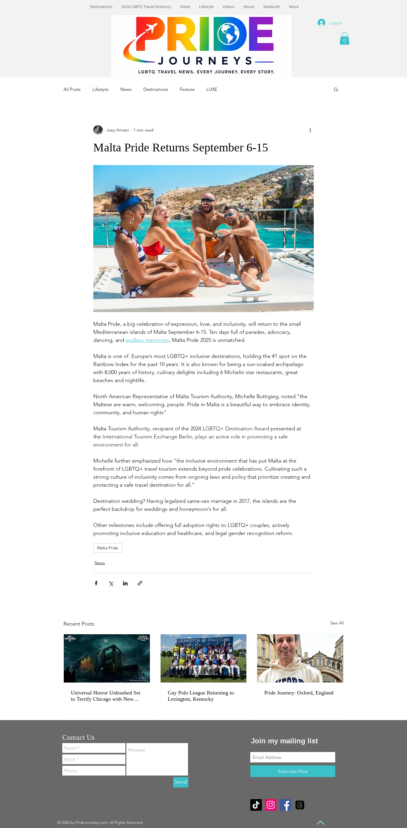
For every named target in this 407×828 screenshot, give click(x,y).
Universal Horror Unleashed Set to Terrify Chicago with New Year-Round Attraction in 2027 (105, 696)
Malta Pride (107, 548)
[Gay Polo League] (204, 658)
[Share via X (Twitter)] (111, 583)
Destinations (155, 89)
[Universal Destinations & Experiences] (107, 658)
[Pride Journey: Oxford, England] (300, 658)
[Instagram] (270, 805)
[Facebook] (285, 805)
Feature (187, 89)
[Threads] (300, 805)
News (125, 89)
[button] (344, 38)
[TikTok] (256, 805)
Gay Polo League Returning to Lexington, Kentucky (201, 696)
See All (337, 623)
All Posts (71, 89)
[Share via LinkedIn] (125, 583)
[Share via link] (140, 583)
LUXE (211, 89)
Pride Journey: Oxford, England (298, 693)
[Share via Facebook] (96, 583)
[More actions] (310, 130)
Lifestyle (100, 89)
